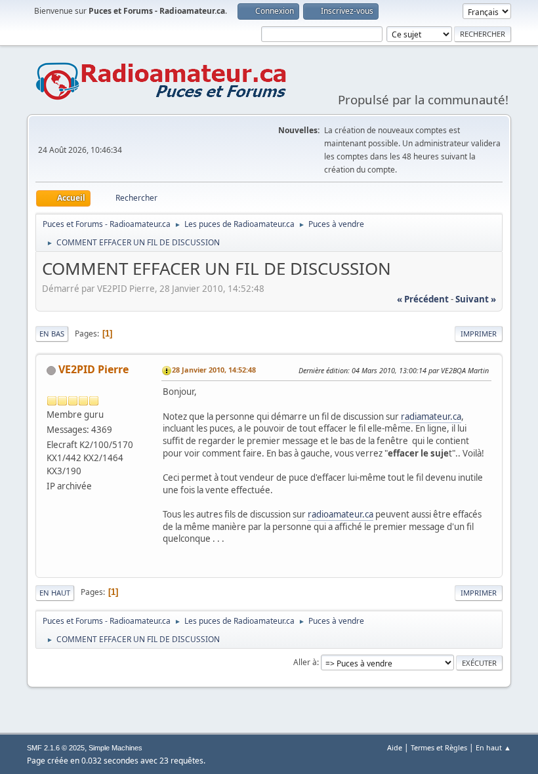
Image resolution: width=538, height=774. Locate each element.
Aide (394, 747)
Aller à (305, 662)
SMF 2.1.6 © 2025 (56, 748)
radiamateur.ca (431, 416)
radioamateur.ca (340, 514)
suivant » (475, 299)
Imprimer (479, 333)
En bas (51, 333)
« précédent (423, 299)
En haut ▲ (493, 747)
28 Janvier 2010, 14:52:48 (214, 370)
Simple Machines (115, 748)
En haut (54, 593)
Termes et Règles (439, 747)
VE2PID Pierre (93, 369)
